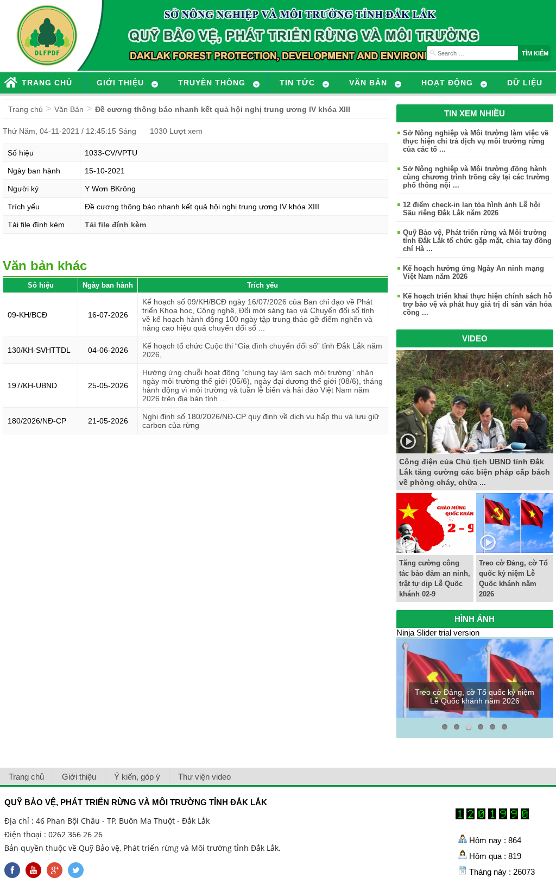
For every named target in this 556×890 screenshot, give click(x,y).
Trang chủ (25, 109)
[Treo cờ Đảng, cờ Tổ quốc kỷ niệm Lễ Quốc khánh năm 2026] (514, 550)
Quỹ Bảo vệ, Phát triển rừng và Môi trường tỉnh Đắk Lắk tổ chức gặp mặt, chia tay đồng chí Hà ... (477, 240)
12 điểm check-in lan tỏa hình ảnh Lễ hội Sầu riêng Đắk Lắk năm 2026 (471, 209)
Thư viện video (204, 776)
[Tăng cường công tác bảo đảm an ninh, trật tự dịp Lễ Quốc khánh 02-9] (434, 550)
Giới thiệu (79, 776)
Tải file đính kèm (115, 224)
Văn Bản (69, 109)
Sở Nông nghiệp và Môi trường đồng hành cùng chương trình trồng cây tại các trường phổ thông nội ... (476, 177)
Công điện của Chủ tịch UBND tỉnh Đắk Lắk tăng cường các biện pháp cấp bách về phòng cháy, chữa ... (474, 472)
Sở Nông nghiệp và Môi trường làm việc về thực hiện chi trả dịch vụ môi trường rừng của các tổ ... (475, 141)
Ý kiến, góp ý (137, 776)
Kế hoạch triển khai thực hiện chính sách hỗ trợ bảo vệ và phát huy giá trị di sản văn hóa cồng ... (477, 304)
